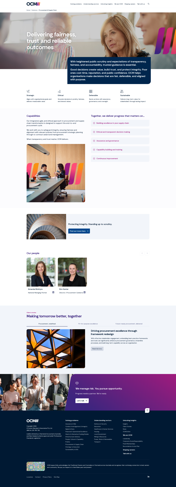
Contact (38, 477)
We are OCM (118, 4)
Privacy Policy (47, 477)
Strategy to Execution (72, 447)
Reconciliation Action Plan (131, 446)
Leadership (126, 439)
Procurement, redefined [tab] (47, 324)
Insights (125, 424)
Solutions (34, 10)
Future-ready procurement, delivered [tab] (129, 324)
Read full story (97, 349)
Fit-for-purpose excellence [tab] (88, 324)
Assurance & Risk (70, 424)
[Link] (53, 292)
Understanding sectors (91, 4)
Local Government (100, 434)
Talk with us (141, 4)
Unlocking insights (107, 4)
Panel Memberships (129, 444)
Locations (30, 477)
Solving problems (76, 4)
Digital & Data (69, 429)
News (124, 429)
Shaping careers (130, 4)
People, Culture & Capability (74, 439)
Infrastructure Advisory (72, 437)
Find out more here (78, 231)
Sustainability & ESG (71, 449)
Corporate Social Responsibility (133, 441)
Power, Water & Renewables (103, 439)
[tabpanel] (88, 348)
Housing (96, 432)
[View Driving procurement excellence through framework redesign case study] (56, 348)
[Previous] (142, 253)
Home (28, 10)
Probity (67, 442)
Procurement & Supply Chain (74, 444)
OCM (126, 432)
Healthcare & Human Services (103, 429)
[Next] (147, 253)
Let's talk (80, 401)
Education (97, 426)
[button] (148, 4)
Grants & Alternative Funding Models (77, 434)
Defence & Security (100, 424)
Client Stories (127, 426)
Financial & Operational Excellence (76, 432)
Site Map (56, 477)
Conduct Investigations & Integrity (76, 426)
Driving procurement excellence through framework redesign (114, 332)
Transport (97, 442)
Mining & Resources (100, 437)
